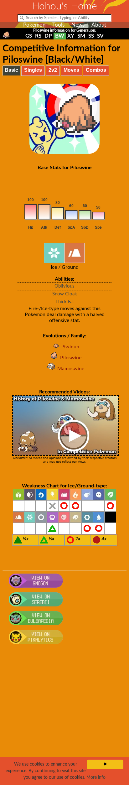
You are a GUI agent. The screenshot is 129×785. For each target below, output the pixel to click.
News (78, 25)
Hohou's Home (64, 6)
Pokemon (34, 25)
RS (38, 36)
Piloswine (70, 357)
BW (59, 36)
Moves (71, 70)
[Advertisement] (64, 717)
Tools (58, 25)
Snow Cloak (64, 294)
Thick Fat (64, 301)
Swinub (71, 346)
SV (100, 36)
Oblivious (64, 286)
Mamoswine (70, 368)
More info (96, 777)
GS (28, 36)
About (98, 25)
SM (81, 36)
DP (48, 36)
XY (70, 36)
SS (91, 36)
